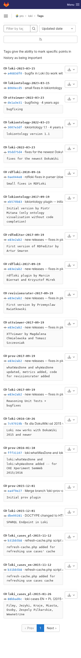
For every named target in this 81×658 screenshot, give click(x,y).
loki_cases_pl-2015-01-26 (29, 594)
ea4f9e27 (15, 491)
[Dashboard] (6, 4)
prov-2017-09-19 (21, 356)
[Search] (33, 28)
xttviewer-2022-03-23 (26, 97)
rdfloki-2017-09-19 (24, 264)
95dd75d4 (15, 152)
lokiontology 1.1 (36, 127)
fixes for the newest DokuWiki (46, 152)
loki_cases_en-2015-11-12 (29, 565)
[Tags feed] (40, 39)
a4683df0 (15, 73)
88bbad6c (15, 599)
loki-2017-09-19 (21, 389)
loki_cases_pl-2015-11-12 (29, 535)
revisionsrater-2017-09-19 (30, 293)
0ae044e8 (15, 177)
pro (22, 16)
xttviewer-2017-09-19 (26, 322)
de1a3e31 (15, 102)
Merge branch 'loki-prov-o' (44, 491)
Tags (40, 16)
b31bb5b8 (15, 540)
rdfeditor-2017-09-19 (26, 234)
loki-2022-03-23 (21, 147)
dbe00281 (15, 515)
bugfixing (32, 102)
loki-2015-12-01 (21, 511)
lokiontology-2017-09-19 (29, 197)
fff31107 (15, 453)
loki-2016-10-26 (21, 418)
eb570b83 (15, 201)
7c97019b (15, 423)
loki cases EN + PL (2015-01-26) (49, 599)
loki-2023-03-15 (21, 68)
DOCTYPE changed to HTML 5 (47, 515)
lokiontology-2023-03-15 (29, 83)
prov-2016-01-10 (21, 448)
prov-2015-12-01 (21, 486)
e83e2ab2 (15, 239)
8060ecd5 (15, 88)
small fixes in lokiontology (43, 88)
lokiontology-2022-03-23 (29, 122)
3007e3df (15, 127)
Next (51, 628)
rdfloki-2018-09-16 (24, 172)
